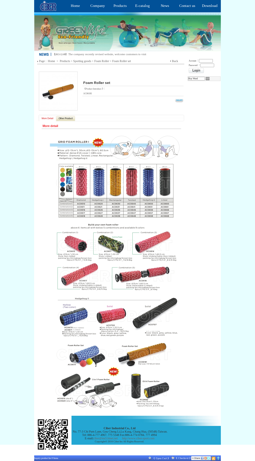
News (165, 6)
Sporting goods (82, 61)
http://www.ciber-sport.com (138, 438)
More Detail (47, 118)
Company (97, 6)
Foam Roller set (121, 61)
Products (120, 6)
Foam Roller (101, 61)
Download (209, 6)
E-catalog (142, 6)
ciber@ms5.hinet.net (105, 438)
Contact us (187, 6)
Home (75, 6)
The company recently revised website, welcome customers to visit (107, 54)
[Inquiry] (180, 458)
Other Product (66, 118)
